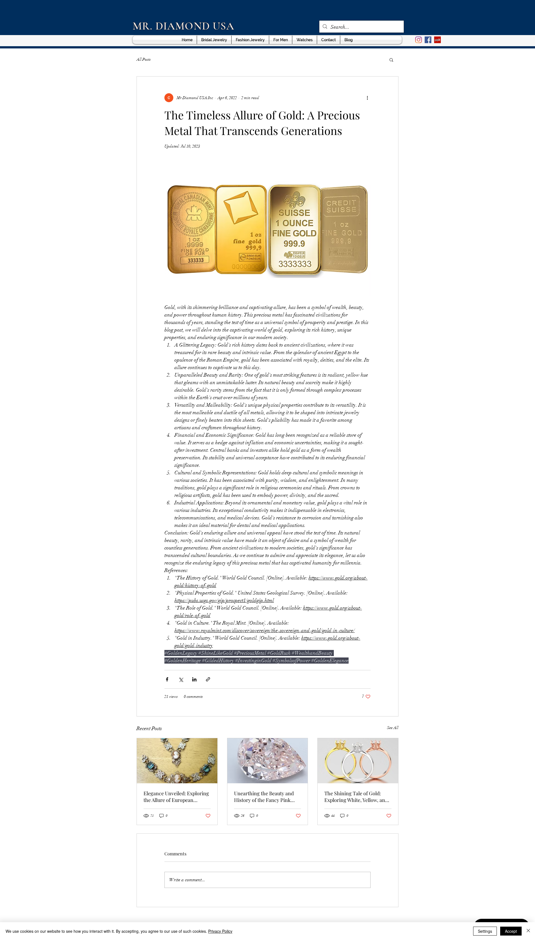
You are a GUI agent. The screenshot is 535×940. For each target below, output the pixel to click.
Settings (485, 931)
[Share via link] (208, 679)
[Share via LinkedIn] (194, 679)
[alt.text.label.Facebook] (428, 39)
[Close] (528, 931)
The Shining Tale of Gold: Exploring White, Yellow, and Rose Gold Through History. (356, 796)
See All (392, 727)
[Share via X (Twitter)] (180, 679)
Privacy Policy (220, 931)
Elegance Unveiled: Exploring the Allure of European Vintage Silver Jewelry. (176, 796)
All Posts (144, 59)
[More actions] (367, 97)
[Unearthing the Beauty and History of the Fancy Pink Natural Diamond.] (267, 760)
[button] (391, 59)
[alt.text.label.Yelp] (437, 39)
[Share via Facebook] (167, 679)
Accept (511, 931)
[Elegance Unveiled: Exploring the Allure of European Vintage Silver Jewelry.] (177, 760)
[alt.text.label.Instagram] (418, 39)
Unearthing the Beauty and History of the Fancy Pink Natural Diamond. (264, 796)
